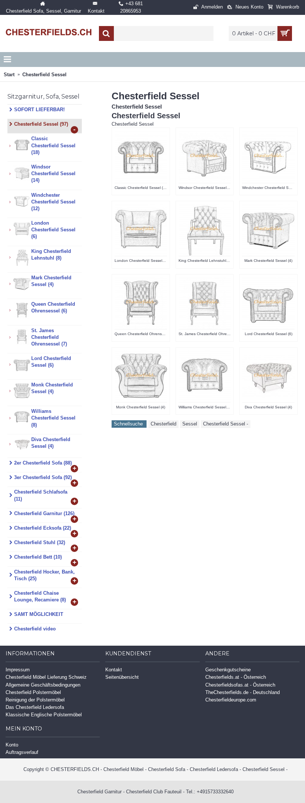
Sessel (189, 424)
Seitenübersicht (122, 677)
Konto (12, 745)
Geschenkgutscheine (228, 669)
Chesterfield (163, 424)
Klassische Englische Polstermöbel (44, 714)
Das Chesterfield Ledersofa (35, 707)
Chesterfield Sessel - (225, 424)
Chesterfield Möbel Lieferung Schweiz (46, 677)
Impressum (18, 669)
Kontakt (113, 669)
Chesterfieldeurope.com (230, 700)
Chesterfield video (35, 629)
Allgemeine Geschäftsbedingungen (43, 685)
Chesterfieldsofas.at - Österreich (240, 685)
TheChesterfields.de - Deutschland (242, 692)
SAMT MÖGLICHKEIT (38, 614)
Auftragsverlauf (22, 752)
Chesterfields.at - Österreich (235, 677)
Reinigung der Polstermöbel (35, 700)
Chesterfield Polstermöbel (33, 692)
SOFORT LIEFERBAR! (39, 109)
